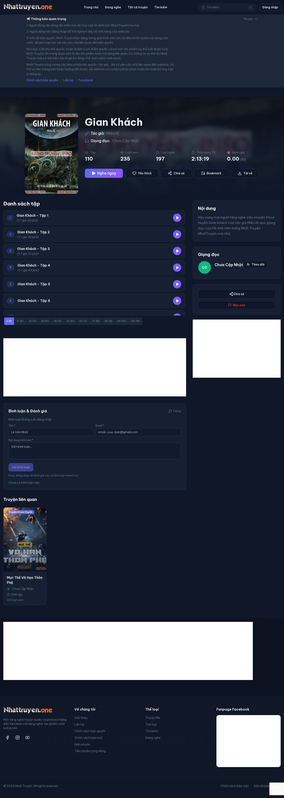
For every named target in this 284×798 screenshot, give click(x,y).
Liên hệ (68, 80)
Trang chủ (91, 7)
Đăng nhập (270, 7)
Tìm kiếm (160, 7)
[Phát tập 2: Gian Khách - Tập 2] (177, 234)
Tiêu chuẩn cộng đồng (90, 751)
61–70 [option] (83, 321)
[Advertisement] (94, 367)
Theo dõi (258, 264)
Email (99, 425)
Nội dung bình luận (21, 440)
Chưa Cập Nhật (125, 140)
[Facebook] (7, 737)
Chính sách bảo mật (88, 738)
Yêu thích (145, 173)
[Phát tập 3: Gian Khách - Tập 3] (177, 251)
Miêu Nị (112, 133)
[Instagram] (17, 737)
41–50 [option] (58, 321)
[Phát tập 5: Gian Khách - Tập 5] (177, 284)
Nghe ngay (106, 173)
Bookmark (214, 173)
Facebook (85, 80)
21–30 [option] (32, 321)
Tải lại (177, 411)
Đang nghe (113, 7)
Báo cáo (239, 305)
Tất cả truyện (138, 7)
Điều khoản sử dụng (267, 786)
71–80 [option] (96, 321)
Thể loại (151, 724)
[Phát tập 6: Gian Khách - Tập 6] (177, 301)
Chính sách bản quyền (42, 80)
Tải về (247, 173)
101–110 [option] (135, 321)
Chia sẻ (179, 173)
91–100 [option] (121, 321)
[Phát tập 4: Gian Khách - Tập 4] (177, 267)
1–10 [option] (9, 321)
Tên (12, 425)
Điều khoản (82, 744)
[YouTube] (27, 737)
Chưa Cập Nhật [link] (22, 589)
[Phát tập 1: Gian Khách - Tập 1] (177, 218)
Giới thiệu (81, 718)
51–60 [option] (70, 321)
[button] (94, 217)
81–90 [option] (108, 321)
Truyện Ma (152, 718)
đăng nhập (22, 475)
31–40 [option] (45, 321)
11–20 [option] (20, 321)
